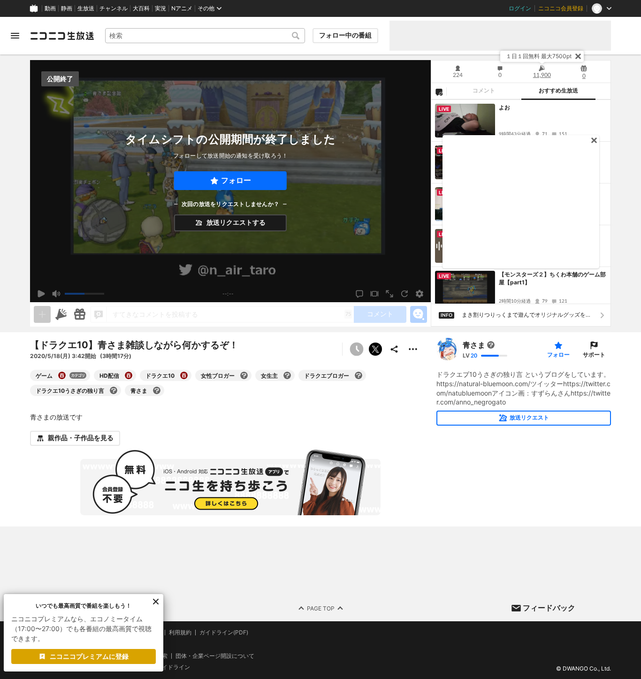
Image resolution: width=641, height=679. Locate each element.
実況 (160, 8)
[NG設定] (438, 91)
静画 (66, 8)
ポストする (375, 349)
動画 (50, 8)
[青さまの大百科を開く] (156, 390)
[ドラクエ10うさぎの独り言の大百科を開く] (113, 390)
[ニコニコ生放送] (62, 35)
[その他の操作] (413, 349)
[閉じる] (578, 56)
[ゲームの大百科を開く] (62, 375)
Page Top (321, 607)
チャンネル (113, 8)
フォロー (236, 180)
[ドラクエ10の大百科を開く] (184, 375)
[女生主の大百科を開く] (287, 375)
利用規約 (180, 632)
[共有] (394, 349)
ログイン (520, 8)
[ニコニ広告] (61, 314)
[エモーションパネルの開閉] (418, 314)
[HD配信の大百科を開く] (128, 375)
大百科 (141, 8)
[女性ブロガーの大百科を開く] (244, 375)
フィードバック (549, 607)
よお (504, 107)
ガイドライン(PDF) (223, 632)
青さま (474, 345)
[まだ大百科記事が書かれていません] (491, 345)
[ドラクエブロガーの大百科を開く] (358, 375)
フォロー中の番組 (345, 35)
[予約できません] (356, 349)
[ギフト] (79, 314)
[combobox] (205, 35)
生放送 (85, 8)
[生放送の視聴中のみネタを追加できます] (42, 314)
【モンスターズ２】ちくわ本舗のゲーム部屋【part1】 (552, 278)
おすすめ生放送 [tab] (558, 90)
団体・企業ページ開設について (215, 655)
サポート (594, 354)
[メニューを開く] (15, 35)
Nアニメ (181, 8)
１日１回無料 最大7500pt (539, 56)
